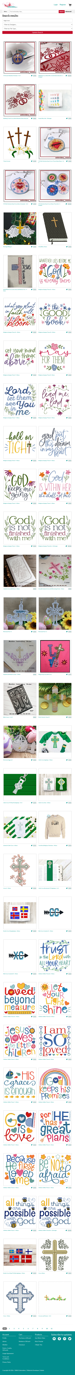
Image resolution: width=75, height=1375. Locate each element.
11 (51, 1328)
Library (4, 1341)
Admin (42, 1370)
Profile (4, 1338)
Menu (5, 11)
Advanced (68, 11)
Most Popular (39, 1341)
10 (47, 1328)
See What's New (40, 1338)
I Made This (38, 1345)
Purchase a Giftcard (25, 1338)
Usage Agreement (8, 1353)
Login (56, 4)
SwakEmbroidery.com (17, 6)
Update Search (37, 32)
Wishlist (4, 1345)
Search (62, 11)
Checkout (22, 1345)
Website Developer (33, 1370)
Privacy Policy (6, 1362)
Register (63, 4)
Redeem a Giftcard (24, 1341)
